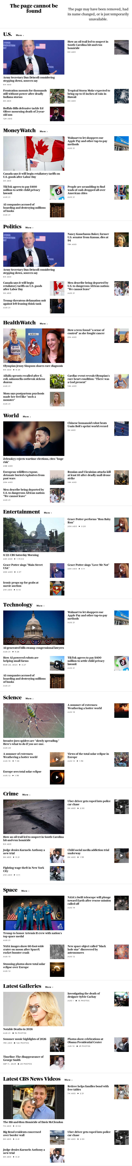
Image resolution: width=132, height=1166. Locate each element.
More (19, 35)
